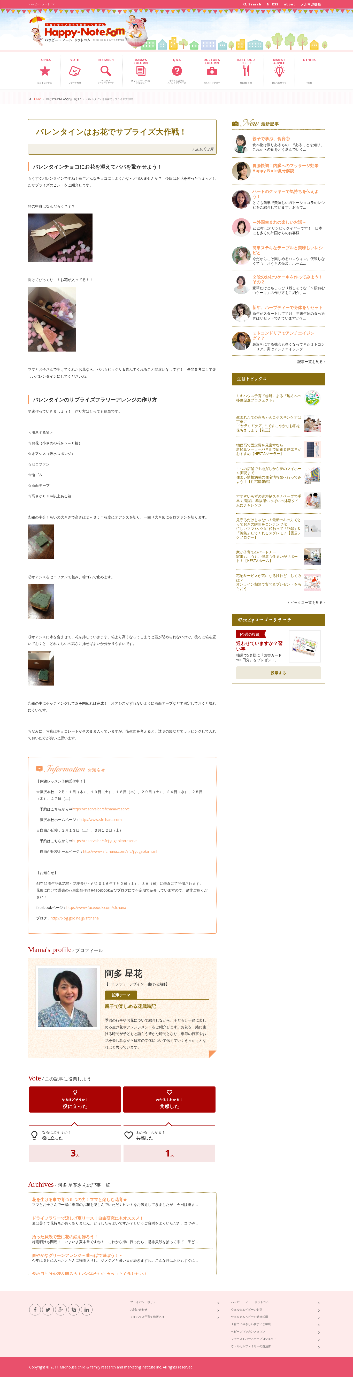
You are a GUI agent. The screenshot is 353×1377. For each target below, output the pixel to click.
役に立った (75, 1099)
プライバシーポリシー (144, 1302)
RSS (274, 4)
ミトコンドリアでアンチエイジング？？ (283, 335)
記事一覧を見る (310, 361)
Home (37, 99)
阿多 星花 (123, 973)
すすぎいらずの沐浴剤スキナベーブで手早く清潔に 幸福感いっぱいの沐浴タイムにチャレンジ (268, 500)
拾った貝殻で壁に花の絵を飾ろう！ (65, 1236)
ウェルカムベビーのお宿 (246, 1309)
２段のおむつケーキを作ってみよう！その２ (287, 279)
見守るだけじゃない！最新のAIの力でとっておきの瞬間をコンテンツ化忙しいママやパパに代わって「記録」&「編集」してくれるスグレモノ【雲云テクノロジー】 (268, 528)
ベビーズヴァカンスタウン (248, 1331)
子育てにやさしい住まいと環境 (251, 1324)
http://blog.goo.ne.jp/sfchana (75, 918)
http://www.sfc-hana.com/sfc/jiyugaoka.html (120, 851)
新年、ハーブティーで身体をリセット (287, 307)
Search (254, 4)
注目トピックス (44, 71)
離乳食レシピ (246, 71)
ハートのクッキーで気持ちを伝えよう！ (285, 193)
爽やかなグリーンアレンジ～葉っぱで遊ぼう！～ (77, 1255)
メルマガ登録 (311, 4)
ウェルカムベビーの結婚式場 (249, 1317)
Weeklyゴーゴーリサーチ (105, 71)
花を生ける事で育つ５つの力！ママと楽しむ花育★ (79, 1199)
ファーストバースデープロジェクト (254, 1339)
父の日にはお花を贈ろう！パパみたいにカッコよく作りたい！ (90, 1274)
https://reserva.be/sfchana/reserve (101, 809)
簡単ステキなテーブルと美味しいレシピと (287, 250)
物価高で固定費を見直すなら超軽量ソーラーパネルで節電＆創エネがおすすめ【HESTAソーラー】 (268, 449)
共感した (169, 1099)
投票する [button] (278, 672)
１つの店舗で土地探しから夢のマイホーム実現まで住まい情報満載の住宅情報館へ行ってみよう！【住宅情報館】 (268, 475)
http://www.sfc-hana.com (101, 819)
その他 (309, 71)
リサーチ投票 (74, 71)
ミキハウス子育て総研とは (147, 1317)
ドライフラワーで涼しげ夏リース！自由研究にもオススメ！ (88, 1218)
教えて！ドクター (212, 71)
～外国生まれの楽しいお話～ (281, 222)
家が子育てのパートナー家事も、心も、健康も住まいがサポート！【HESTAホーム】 (267, 556)
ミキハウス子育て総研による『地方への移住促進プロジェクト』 (268, 397)
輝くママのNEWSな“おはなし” (140, 71)
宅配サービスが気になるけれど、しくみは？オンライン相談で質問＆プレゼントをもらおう (268, 582)
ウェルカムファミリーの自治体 (251, 1346)
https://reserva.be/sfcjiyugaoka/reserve (104, 840)
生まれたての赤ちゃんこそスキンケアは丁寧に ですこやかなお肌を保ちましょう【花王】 (268, 423)
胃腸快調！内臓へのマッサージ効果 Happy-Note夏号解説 (287, 168)
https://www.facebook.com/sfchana (96, 907)
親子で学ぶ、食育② (271, 138)
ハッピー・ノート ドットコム (250, 1302)
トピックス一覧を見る (305, 602)
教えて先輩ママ (279, 71)
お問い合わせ (138, 1309)
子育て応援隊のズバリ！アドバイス (176, 71)
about (289, 4)
